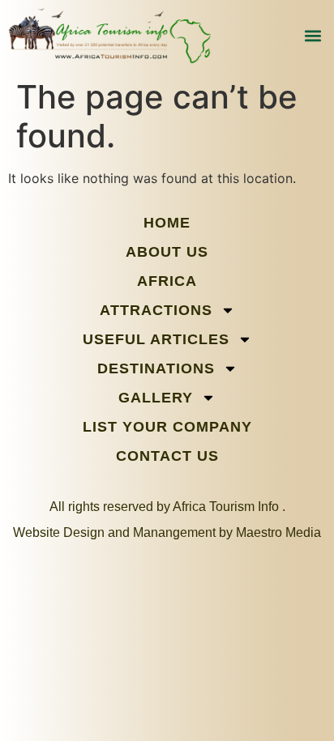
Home (167, 223)
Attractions (156, 310)
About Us (167, 252)
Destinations (156, 368)
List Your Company (167, 427)
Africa (167, 281)
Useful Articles (156, 339)
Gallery (155, 398)
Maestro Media (278, 532)
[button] (312, 36)
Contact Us (167, 456)
